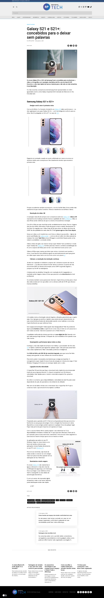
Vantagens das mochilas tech (47, 533)
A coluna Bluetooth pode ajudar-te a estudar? (18, 566)
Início (13, 17)
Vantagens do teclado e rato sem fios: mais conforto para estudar (35, 566)
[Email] (76, 46)
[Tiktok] (91, 7)
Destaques (31, 500)
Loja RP (18, 17)
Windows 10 (39, 448)
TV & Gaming (74, 17)
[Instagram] (83, 7)
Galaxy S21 (58, 109)
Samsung (69, 500)
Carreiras (50, 592)
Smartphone (31, 502)
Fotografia (66, 17)
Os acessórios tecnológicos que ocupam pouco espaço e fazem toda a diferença (52, 568)
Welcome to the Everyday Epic (45, 502)
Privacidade (72, 592)
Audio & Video (83, 17)
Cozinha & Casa (51, 17)
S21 (28, 347)
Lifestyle (59, 17)
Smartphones (31, 24)
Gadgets (43, 17)
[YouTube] (88, 7)
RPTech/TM (31, 41)
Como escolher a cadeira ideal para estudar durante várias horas (68, 567)
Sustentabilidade (27, 17)
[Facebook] (79, 7)
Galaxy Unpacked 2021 (48, 500)
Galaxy (38, 500)
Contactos (65, 592)
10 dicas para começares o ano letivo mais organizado (84, 566)
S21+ (57, 113)
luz (64, 255)
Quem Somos (58, 592)
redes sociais (44, 236)
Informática (36, 17)
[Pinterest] (86, 7)
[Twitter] (81, 7)
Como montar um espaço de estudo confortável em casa (55, 515)
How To (90, 17)
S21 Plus (62, 500)
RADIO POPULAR (15, 0)
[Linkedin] (74, 46)
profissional (68, 219)
